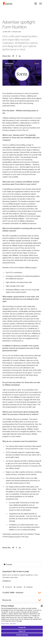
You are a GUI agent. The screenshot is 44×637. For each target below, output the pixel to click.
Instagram (29, 587)
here (26, 537)
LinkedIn (19, 587)
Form (5, 36)
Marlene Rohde (14, 537)
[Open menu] (40, 3)
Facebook (8, 587)
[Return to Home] (7, 4)
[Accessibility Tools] (35, 3)
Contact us (6, 581)
